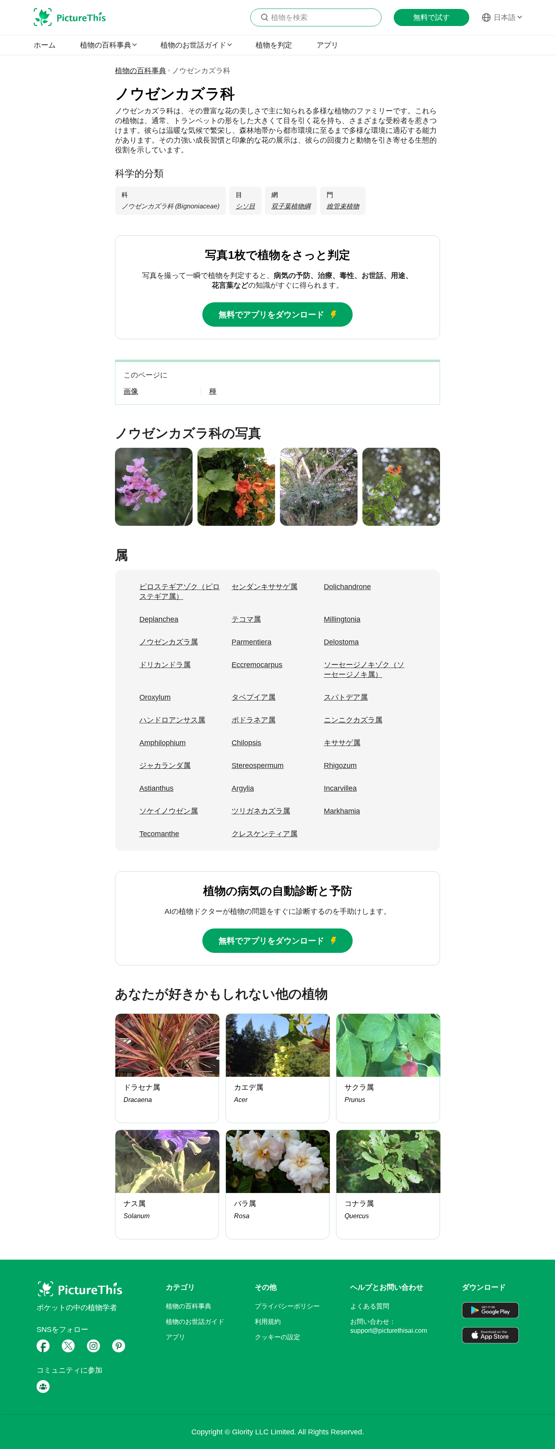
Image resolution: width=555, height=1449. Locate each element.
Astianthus (156, 788)
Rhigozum (340, 765)
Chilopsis (246, 743)
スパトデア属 (346, 697)
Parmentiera (251, 642)
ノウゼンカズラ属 (168, 642)
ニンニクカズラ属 (353, 720)
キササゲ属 (342, 743)
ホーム (45, 45)
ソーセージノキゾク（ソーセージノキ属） (364, 670)
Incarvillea (340, 788)
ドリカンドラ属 (165, 665)
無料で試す (431, 17)
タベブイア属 (253, 697)
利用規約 (268, 1321)
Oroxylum (155, 697)
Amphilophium (162, 743)
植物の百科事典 (140, 70)
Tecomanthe (159, 834)
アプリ (327, 45)
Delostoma (341, 642)
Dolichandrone (347, 587)
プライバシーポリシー (287, 1306)
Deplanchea (158, 619)
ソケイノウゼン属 (168, 811)
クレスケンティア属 (264, 834)
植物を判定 (274, 45)
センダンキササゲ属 (264, 587)
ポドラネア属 (253, 720)
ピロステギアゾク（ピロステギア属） (179, 592)
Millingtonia (342, 619)
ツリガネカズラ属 (261, 811)
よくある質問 (369, 1306)
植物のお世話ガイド (195, 1321)
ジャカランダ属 (165, 765)
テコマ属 (246, 619)
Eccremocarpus (257, 665)
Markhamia (342, 811)
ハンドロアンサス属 (172, 720)
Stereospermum (258, 765)
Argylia (243, 788)
